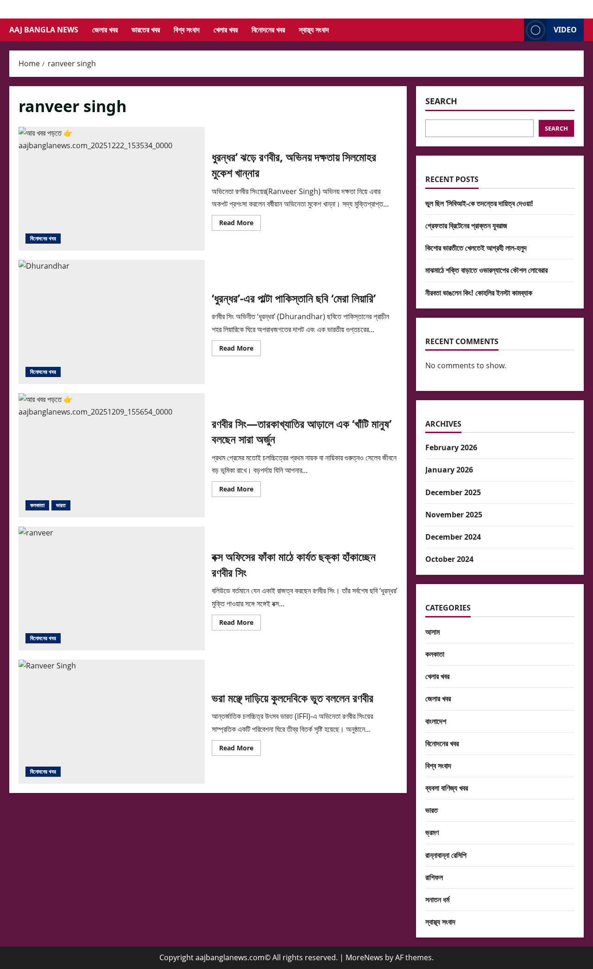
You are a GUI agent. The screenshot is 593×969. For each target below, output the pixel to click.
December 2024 (453, 537)
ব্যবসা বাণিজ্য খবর (446, 788)
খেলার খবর (226, 30)
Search (441, 101)
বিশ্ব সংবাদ (187, 30)
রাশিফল (434, 877)
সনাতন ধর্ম (437, 899)
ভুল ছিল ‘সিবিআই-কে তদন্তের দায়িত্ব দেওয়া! (479, 203)
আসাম (432, 632)
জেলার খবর (105, 30)
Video (565, 30)
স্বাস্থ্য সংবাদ (314, 30)
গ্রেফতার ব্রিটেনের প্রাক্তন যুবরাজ (466, 225)
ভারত (61, 505)
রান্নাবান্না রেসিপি (446, 855)
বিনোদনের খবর (268, 30)
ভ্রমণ (432, 832)
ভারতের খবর (146, 30)
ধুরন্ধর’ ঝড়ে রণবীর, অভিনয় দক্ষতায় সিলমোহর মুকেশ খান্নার (112, 189)
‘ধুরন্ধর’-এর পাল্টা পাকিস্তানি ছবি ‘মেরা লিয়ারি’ (112, 322)
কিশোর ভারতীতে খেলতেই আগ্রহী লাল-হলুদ (476, 248)
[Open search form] (514, 30)
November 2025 (453, 515)
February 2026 (451, 447)
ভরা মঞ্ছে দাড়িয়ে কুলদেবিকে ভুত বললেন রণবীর (112, 722)
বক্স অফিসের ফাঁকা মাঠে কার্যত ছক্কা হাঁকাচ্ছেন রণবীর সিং (112, 589)
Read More (240, 224)
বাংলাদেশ (435, 721)
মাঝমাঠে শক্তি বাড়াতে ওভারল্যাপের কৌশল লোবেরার (486, 270)
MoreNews (364, 957)
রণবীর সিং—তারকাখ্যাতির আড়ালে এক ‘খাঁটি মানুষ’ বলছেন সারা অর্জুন (112, 455)
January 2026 (449, 470)
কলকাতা (37, 505)
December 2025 (453, 492)
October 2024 (449, 559)
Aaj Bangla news (43, 30)
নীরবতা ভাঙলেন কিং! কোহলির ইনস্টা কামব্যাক (478, 293)
